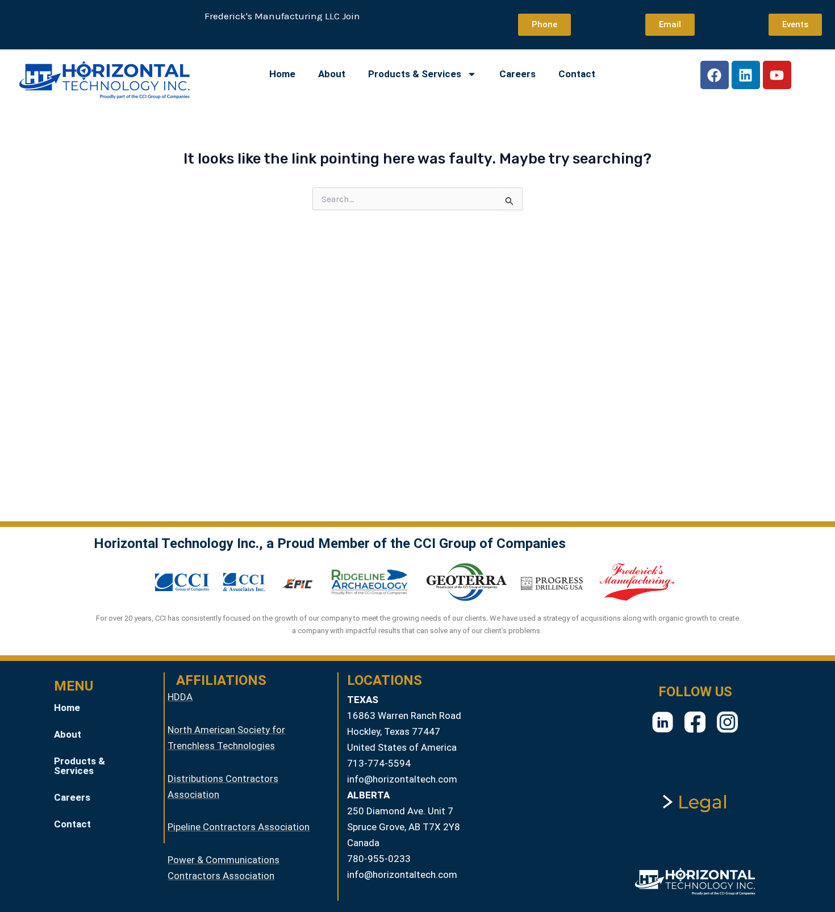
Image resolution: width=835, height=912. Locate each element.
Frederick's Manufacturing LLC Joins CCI (285, 16)
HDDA (180, 696)
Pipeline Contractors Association (239, 826)
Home (282, 74)
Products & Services (414, 74)
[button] (101, 766)
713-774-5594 (379, 763)
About (331, 74)
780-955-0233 (379, 858)
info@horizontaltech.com (402, 779)
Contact (576, 74)
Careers (517, 74)
